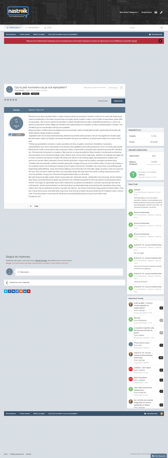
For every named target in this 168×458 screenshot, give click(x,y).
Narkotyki (137, 190)
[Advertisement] (64, 64)
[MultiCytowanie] (31, 206)
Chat (49, 28)
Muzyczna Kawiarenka (141, 212)
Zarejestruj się (146, 12)
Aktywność (33, 28)
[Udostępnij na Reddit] (21, 291)
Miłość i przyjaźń (41, 90)
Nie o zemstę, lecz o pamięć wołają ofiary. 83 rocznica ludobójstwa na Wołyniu (143, 402)
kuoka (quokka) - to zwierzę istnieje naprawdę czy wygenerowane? (143, 305)
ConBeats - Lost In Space (142, 368)
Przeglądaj (14, 28)
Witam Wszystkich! (140, 378)
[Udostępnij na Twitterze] (6, 291)
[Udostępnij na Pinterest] (28, 291)
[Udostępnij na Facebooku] (9, 291)
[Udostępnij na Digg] (13, 291)
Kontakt (28, 454)
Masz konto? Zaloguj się (128, 12)
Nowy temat (102, 101)
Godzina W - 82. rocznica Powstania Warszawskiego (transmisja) (148, 245)
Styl (5, 454)
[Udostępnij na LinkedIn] (25, 291)
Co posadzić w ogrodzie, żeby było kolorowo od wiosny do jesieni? (144, 330)
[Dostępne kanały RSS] (161, 413)
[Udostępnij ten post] (122, 110)
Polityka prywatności (17, 454)
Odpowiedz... (24, 272)
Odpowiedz (118, 101)
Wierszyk (137, 318)
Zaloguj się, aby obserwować (96, 87)
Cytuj (36, 206)
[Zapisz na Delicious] (17, 291)
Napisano (36, 110)
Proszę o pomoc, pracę (141, 343)
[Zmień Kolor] (161, 12)
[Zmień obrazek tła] (156, 12)
